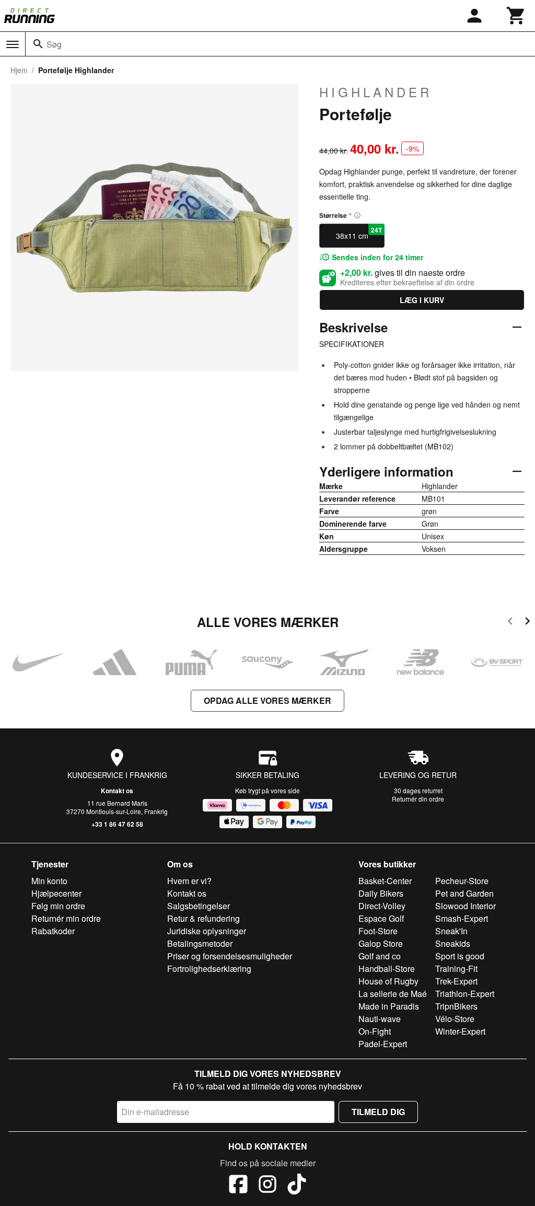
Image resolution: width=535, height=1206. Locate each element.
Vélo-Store (454, 1019)
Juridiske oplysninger (206, 931)
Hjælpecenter (56, 893)
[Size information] (357, 215)
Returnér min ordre (66, 918)
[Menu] (12, 44)
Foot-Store (378, 931)
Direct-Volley (381, 906)
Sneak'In (451, 931)
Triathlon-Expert (464, 994)
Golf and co (379, 956)
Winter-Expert (460, 1031)
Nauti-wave (379, 1019)
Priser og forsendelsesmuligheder (229, 956)
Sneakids (452, 943)
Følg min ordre (58, 906)
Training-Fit (456, 969)
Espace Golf (381, 918)
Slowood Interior (465, 906)
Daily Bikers (380, 893)
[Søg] (38, 44)
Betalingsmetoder (199, 943)
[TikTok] (296, 1186)
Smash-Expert (461, 918)
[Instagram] (267, 1186)
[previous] (510, 622)
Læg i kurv (422, 300)
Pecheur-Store (462, 881)
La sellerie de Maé (392, 994)
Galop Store (380, 943)
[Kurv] (516, 15)
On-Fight (374, 1031)
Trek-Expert (456, 981)
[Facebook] (238, 1186)
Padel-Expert (382, 1044)
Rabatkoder (53, 931)
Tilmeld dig (378, 1112)
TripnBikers (456, 1006)
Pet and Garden (464, 893)
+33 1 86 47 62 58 (117, 824)
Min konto (49, 881)
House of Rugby (388, 981)
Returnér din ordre (418, 798)
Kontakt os (117, 790)
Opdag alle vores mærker (267, 700)
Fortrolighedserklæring (209, 969)
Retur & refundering (203, 918)
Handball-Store (386, 969)
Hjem (19, 70)
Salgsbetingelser (198, 906)
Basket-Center (385, 881)
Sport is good (459, 956)
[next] (527, 622)
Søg (54, 44)
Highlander (375, 92)
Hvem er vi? (189, 881)
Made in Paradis (388, 1006)
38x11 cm (359, 233)
